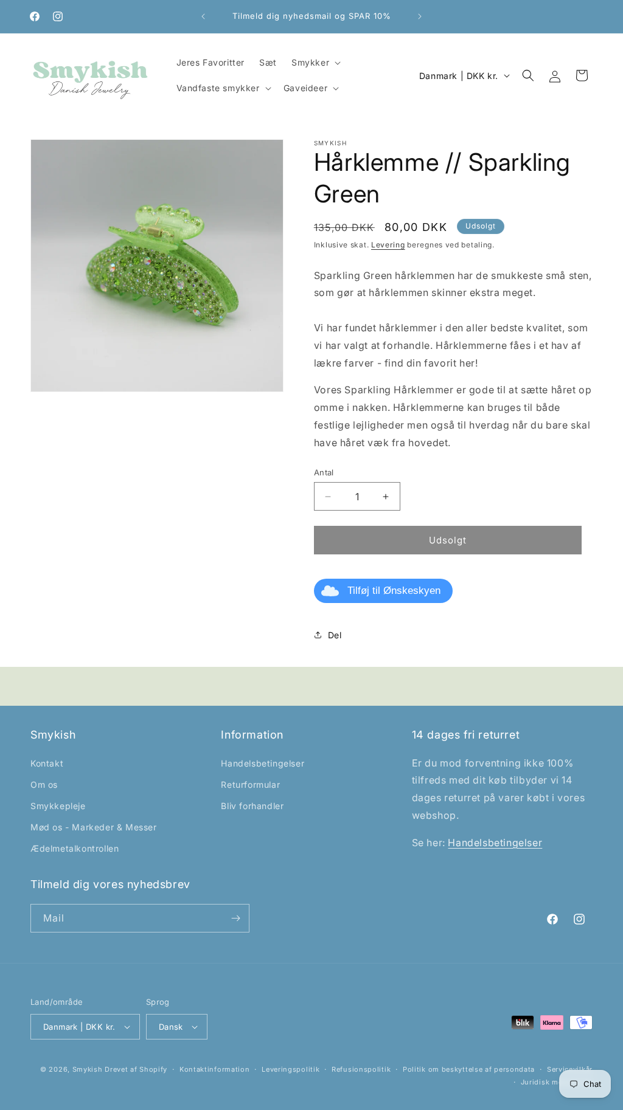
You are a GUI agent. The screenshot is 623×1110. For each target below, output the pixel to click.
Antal (324, 472)
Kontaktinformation (214, 1069)
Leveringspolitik (290, 1069)
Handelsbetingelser (262, 763)
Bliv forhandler (252, 806)
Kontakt (46, 763)
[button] (315, 62)
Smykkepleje (58, 806)
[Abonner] (235, 918)
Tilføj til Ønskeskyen (393, 590)
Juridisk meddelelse (557, 1082)
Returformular (250, 784)
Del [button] (335, 635)
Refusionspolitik (361, 1069)
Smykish (87, 1069)
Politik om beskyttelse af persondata (469, 1069)
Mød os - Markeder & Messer (93, 827)
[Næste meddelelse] (419, 16)
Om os (44, 784)
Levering (388, 244)
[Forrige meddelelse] (203, 16)
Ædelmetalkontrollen (74, 848)
